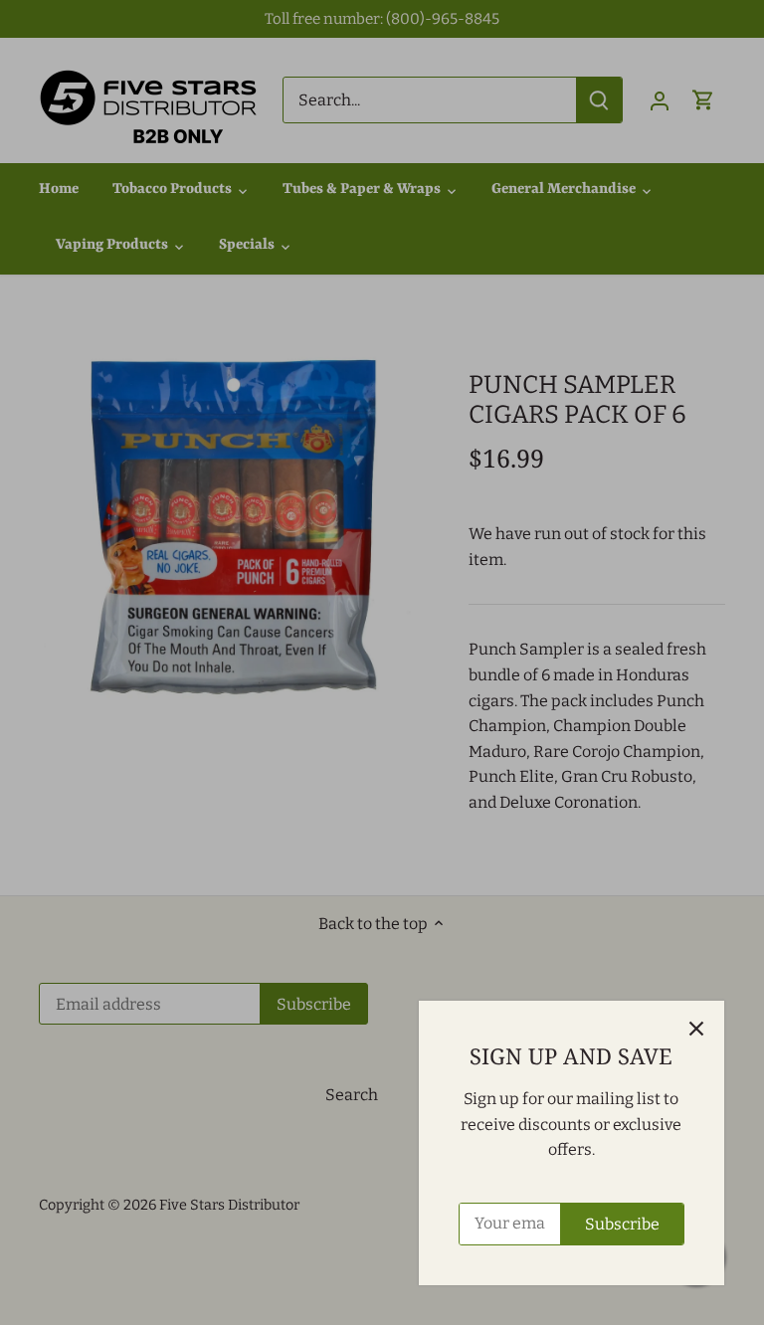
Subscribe (622, 1224)
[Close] (696, 1028)
